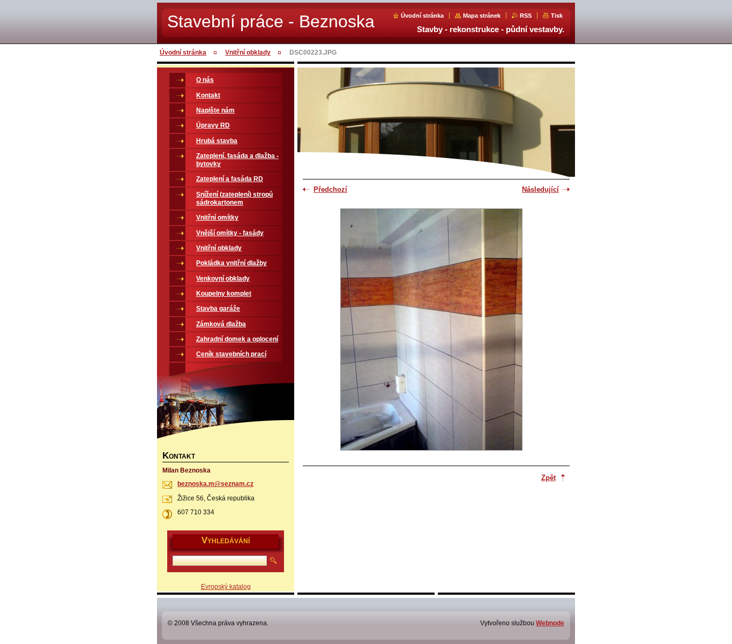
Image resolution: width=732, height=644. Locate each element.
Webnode (550, 623)
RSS (526, 15)
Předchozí (330, 189)
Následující (540, 189)
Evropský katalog (226, 586)
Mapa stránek (482, 15)
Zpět (548, 478)
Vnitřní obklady (248, 52)
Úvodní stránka (422, 15)
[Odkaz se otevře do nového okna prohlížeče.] (431, 330)
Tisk (557, 15)
